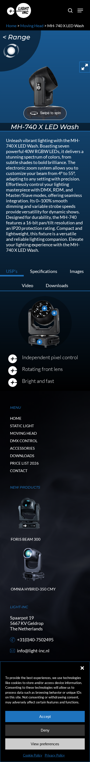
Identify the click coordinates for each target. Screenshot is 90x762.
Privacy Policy (55, 755)
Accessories (22, 448)
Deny (45, 730)
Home (11, 25)
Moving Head (32, 25)
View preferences (45, 744)
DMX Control (24, 440)
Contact (19, 470)
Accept (45, 716)
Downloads (22, 455)
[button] (82, 668)
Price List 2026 (24, 463)
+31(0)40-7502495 (35, 639)
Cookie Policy (32, 755)
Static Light (22, 425)
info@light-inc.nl (33, 650)
